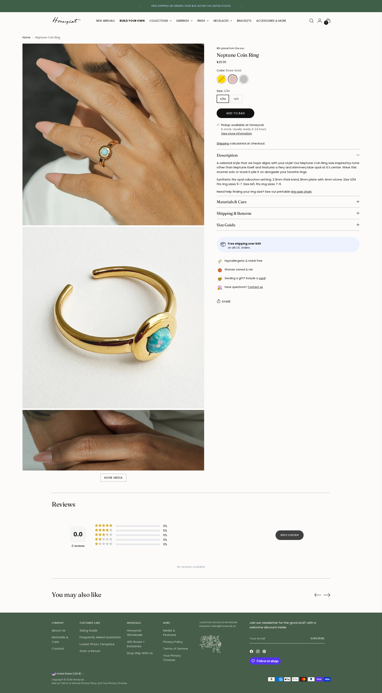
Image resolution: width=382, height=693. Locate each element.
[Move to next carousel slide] (327, 594)
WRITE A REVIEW (289, 535)
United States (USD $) (69, 673)
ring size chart (301, 191)
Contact (58, 648)
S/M (223, 99)
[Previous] (140, 6)
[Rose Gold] (232, 79)
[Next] (241, 6)
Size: (223, 91)
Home (26, 37)
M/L (236, 99)
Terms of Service (175, 648)
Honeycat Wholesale (134, 632)
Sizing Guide (88, 630)
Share (226, 301)
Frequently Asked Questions (100, 637)
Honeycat (78, 679)
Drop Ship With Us (140, 653)
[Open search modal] (311, 21)
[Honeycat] (67, 20)
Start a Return (90, 651)
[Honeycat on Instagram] (258, 652)
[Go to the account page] (320, 21)
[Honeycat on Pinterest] (264, 652)
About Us (58, 630)
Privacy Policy (173, 642)
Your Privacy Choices (172, 657)
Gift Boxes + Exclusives (136, 644)
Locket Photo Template (97, 644)
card (262, 278)
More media (113, 478)
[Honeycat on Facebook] (251, 652)
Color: (229, 70)
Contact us (255, 287)
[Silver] (243, 79)
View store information (236, 133)
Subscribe (318, 638)
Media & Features (169, 632)
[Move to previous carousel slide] (317, 595)
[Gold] (221, 79)
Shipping (223, 143)
